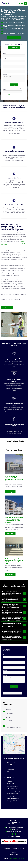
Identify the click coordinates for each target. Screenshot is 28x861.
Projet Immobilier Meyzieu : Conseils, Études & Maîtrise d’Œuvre (20, 813)
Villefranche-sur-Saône (12, 762)
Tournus (8, 766)
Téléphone (5, 69)
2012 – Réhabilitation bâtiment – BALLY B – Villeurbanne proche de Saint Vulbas (14, 478)
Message (5, 74)
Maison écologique (11, 801)
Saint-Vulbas (9, 764)
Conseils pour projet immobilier (14, 791)
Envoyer (14, 85)
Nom (4, 58)
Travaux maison (10, 790)
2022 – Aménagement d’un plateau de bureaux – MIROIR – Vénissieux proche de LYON (14, 561)
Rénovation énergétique (12, 786)
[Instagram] (12, 834)
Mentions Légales (14, 854)
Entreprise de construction (13, 798)
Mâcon (8, 767)
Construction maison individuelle (14, 795)
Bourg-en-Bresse (10, 769)
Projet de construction (12, 785)
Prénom (5, 53)
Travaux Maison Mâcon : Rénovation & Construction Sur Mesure (7, 813)
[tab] (14, 593)
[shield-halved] (9, 95)
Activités (14, 852)
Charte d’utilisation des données (14, 856)
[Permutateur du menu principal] (25, 3)
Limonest (9, 773)
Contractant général (11, 796)
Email (4, 64)
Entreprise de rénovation (12, 800)
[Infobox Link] (9, 712)
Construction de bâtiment (13, 793)
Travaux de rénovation (12, 788)
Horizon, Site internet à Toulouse (17, 858)
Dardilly (8, 771)
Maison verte (10, 781)
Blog (14, 851)
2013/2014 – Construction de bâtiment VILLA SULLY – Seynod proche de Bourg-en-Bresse (14, 520)
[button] (19, 3)
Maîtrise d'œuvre (10, 783)
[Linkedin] (15, 834)
